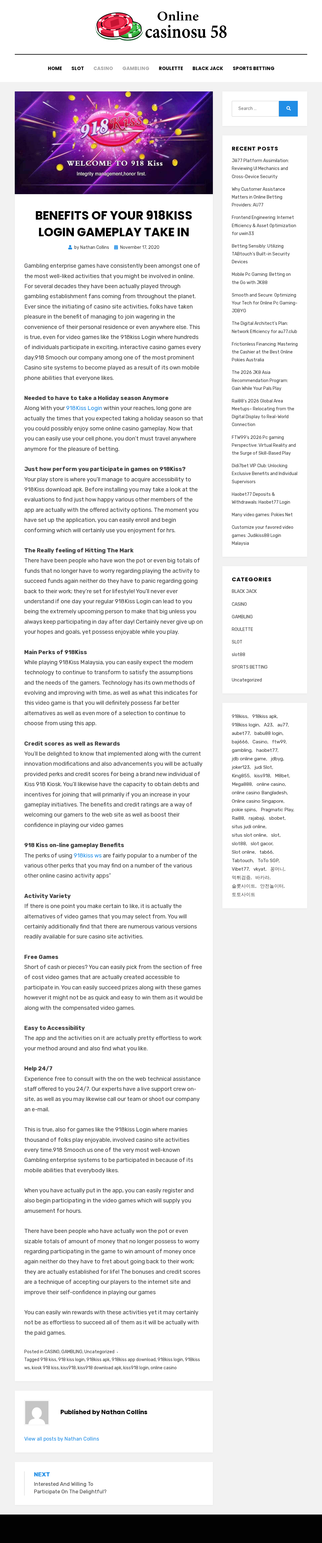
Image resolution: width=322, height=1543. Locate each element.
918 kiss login (71, 1359)
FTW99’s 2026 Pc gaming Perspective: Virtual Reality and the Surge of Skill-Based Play (264, 445)
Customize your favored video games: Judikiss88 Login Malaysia (262, 535)
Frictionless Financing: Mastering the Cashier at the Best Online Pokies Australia (265, 352)
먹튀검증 (241, 877)
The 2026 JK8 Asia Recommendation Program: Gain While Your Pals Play (260, 380)
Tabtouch (242, 860)
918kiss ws (88, 855)
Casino (260, 742)
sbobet (277, 818)
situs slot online (249, 835)
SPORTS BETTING (254, 68)
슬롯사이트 (243, 886)
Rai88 (238, 818)
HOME (55, 68)
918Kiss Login (84, 408)
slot (275, 835)
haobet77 (266, 750)
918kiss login (170, 1359)
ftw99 (279, 742)
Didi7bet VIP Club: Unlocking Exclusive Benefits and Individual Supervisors (264, 473)
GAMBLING (135, 68)
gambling (242, 750)
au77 (282, 725)
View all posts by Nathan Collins (61, 1439)
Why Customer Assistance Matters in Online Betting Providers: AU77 (258, 197)
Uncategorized (99, 1351)
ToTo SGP (268, 860)
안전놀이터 (272, 886)
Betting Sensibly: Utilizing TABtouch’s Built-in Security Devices (261, 254)
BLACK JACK (207, 68)
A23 (268, 725)
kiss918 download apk (99, 1368)
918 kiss (48, 1359)
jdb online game (249, 759)
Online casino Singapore (257, 801)
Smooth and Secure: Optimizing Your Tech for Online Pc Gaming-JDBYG (264, 303)
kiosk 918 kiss (45, 1368)
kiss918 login (136, 1368)
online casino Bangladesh (259, 793)
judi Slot (263, 767)
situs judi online (248, 826)
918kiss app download (134, 1359)
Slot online (243, 852)
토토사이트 (243, 894)
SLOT (77, 68)
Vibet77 (240, 869)
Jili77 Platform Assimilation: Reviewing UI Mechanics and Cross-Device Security (260, 168)
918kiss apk (98, 1359)
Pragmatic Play (277, 810)
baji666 (240, 742)
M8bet (282, 776)
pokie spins (244, 810)
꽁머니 (277, 869)
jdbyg (277, 759)
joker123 (241, 767)
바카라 (262, 877)
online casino (164, 1368)
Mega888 (242, 784)
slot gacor (261, 843)
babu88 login (268, 733)
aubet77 (241, 733)
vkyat (259, 869)
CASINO (103, 68)
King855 (241, 776)
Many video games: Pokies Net (262, 514)
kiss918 (68, 1368)
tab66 (266, 852)
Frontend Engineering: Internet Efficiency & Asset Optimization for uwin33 (264, 225)
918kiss (239, 716)
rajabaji (256, 818)
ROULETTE (171, 68)
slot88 (238, 654)
